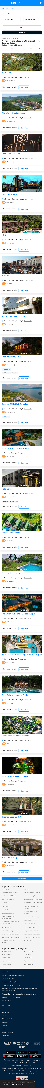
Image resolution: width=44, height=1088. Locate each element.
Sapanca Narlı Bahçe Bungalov (33, 917)
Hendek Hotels (6, 964)
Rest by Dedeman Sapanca (32, 892)
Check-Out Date (29, 19)
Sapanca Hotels (6, 951)
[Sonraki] (40, 61)
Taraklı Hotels (28, 954)
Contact (4, 1025)
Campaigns (5, 1035)
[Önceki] (4, 61)
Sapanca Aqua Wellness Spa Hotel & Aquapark (10, 922)
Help (3, 1029)
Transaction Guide (8, 978)
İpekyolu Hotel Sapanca (31, 931)
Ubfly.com (5, 38)
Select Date (23, 87)
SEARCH (22, 32)
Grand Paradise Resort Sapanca (30, 912)
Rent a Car (5, 1012)
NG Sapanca (5, 889)
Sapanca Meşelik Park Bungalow (8, 941)
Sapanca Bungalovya (8, 913)
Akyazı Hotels (28, 961)
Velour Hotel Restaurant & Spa (10, 934)
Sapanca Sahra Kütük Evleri (32, 934)
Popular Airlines (7, 1001)
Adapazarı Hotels (7, 954)
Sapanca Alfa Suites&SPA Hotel (33, 902)
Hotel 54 (26, 889)
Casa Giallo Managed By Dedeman (31, 907)
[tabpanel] (22, 62)
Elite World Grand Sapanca (9, 892)
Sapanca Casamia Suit (30, 920)
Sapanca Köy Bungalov (8, 931)
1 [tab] (18, 69)
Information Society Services (11, 982)
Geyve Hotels (6, 961)
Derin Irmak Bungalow (30, 896)
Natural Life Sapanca (8, 910)
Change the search (8, 8)
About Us (5, 1022)
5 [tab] (26, 69)
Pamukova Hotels (29, 951)
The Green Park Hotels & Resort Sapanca (9, 917)
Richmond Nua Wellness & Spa (11, 937)
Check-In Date (8, 19)
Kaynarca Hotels (28, 964)
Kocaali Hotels (28, 957)
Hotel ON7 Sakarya (29, 923)
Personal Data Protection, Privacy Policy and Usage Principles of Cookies (19, 990)
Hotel (10, 38)
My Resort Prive (6, 927)
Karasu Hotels (6, 957)
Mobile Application (8, 972)
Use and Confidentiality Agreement (13, 975)
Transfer (5, 1015)
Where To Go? (7, 1019)
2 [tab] (21, 69)
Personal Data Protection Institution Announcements (19, 994)
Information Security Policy (11, 985)
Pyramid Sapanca (29, 940)
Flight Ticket (6, 1005)
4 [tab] (24, 69)
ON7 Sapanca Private (30, 927)
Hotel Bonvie (5, 906)
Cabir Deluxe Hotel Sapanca (32, 937)
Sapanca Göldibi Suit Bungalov (33, 899)
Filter (11, 49)
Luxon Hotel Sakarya (8, 899)
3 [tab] (23, 69)
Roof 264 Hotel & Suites (9, 896)
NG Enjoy (4, 902)
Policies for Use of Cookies (11, 997)
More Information (18, 1084)
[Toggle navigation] (4, 3)
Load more (22, 878)
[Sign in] (40, 3)
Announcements (7, 1032)
